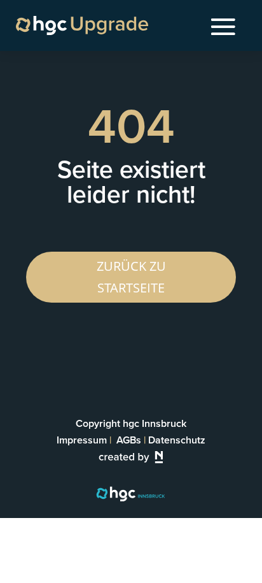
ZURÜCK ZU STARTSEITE (131, 276)
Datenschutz (176, 440)
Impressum (82, 440)
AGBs (128, 440)
